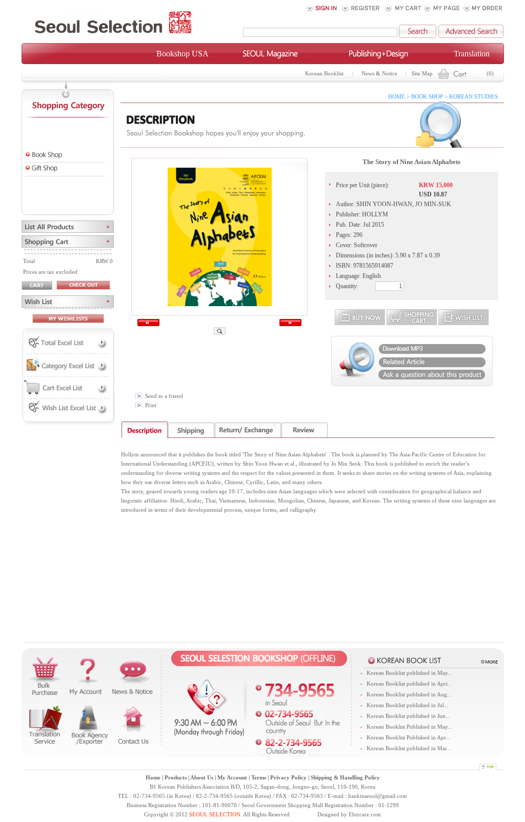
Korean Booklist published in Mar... (409, 748)
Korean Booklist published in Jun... (408, 716)
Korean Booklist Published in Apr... (408, 737)
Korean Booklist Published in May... (409, 727)
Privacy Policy (288, 777)
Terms (258, 777)
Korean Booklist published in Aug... (409, 694)
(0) (490, 73)
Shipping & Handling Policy (345, 777)
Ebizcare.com (365, 814)
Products (176, 777)
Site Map (422, 73)
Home (153, 777)
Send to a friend (164, 396)
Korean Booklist (324, 73)
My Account (232, 777)
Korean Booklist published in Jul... (408, 705)
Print (150, 405)
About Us (201, 777)
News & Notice (379, 73)
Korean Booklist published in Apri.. (409, 684)
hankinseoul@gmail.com (377, 796)
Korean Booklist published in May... (409, 673)
